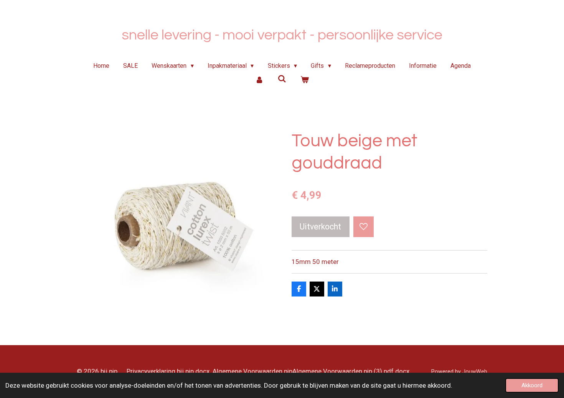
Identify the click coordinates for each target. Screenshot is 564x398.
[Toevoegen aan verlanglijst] (363, 226)
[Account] (259, 80)
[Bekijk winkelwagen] (304, 80)
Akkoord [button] (532, 385)
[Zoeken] (282, 79)
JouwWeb (474, 372)
